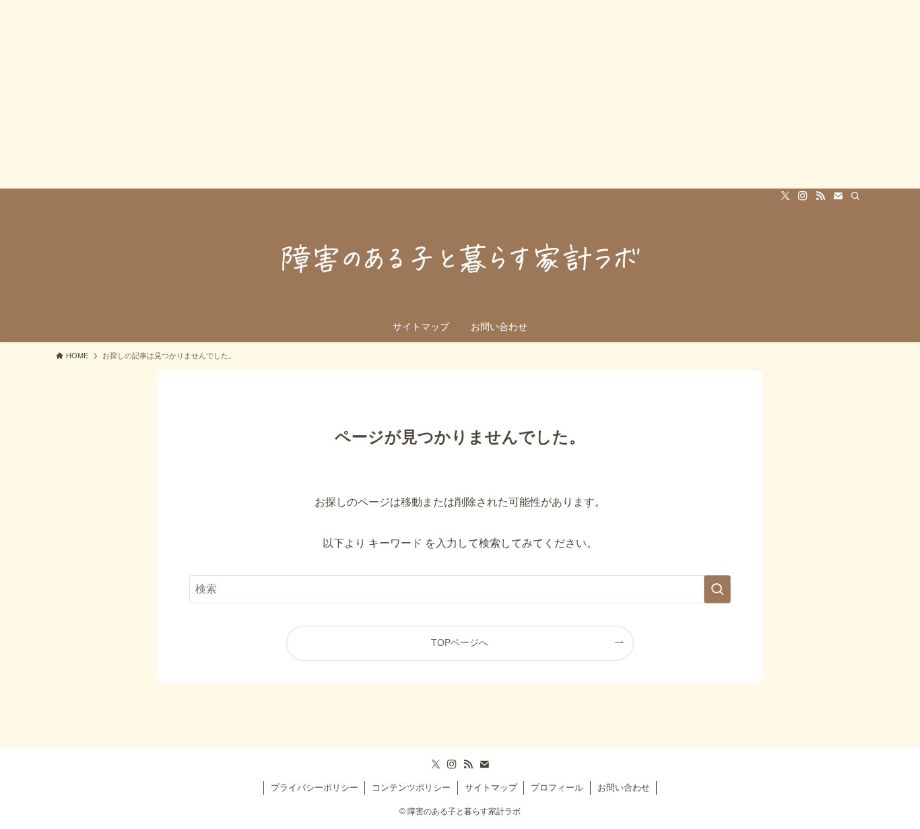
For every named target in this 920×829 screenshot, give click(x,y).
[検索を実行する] (717, 589)
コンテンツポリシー (411, 788)
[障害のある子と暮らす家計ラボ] (460, 260)
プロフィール (557, 788)
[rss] (820, 196)
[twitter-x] (785, 196)
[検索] (855, 196)
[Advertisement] (404, 94)
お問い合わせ (623, 788)
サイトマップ (491, 788)
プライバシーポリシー (314, 788)
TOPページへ (459, 642)
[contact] (838, 196)
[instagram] (803, 196)
